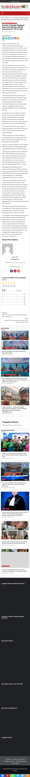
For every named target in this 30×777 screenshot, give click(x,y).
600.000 (20, 72)
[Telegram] (9, 38)
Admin (4, 413)
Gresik (3, 449)
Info (3, 23)
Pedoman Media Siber (20, 761)
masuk (9, 425)
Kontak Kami (21, 759)
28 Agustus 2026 (10, 354)
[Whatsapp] (6, 38)
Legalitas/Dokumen (9, 761)
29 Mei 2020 (10, 31)
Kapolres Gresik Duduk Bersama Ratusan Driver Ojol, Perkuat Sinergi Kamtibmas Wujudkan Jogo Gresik (14, 455)
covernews (21, 768)
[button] (2, 13)
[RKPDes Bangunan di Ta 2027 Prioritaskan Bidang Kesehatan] (15, 340)
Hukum (3, 508)
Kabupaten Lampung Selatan (10, 23)
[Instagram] (15, 38)
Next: (16, 320)
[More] (17, 38)
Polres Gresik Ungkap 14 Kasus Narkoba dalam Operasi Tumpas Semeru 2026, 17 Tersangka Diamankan (14, 484)
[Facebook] (3, 38)
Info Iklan (15, 759)
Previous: (14, 314)
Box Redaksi (8, 759)
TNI (8, 538)
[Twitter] (12, 38)
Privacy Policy (15, 763)
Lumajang (4, 538)
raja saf (4, 31)
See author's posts (15, 266)
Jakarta (7, 508)
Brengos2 (5, 458)
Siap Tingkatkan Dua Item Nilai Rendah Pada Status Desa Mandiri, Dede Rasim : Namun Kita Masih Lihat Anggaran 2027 (15, 380)
